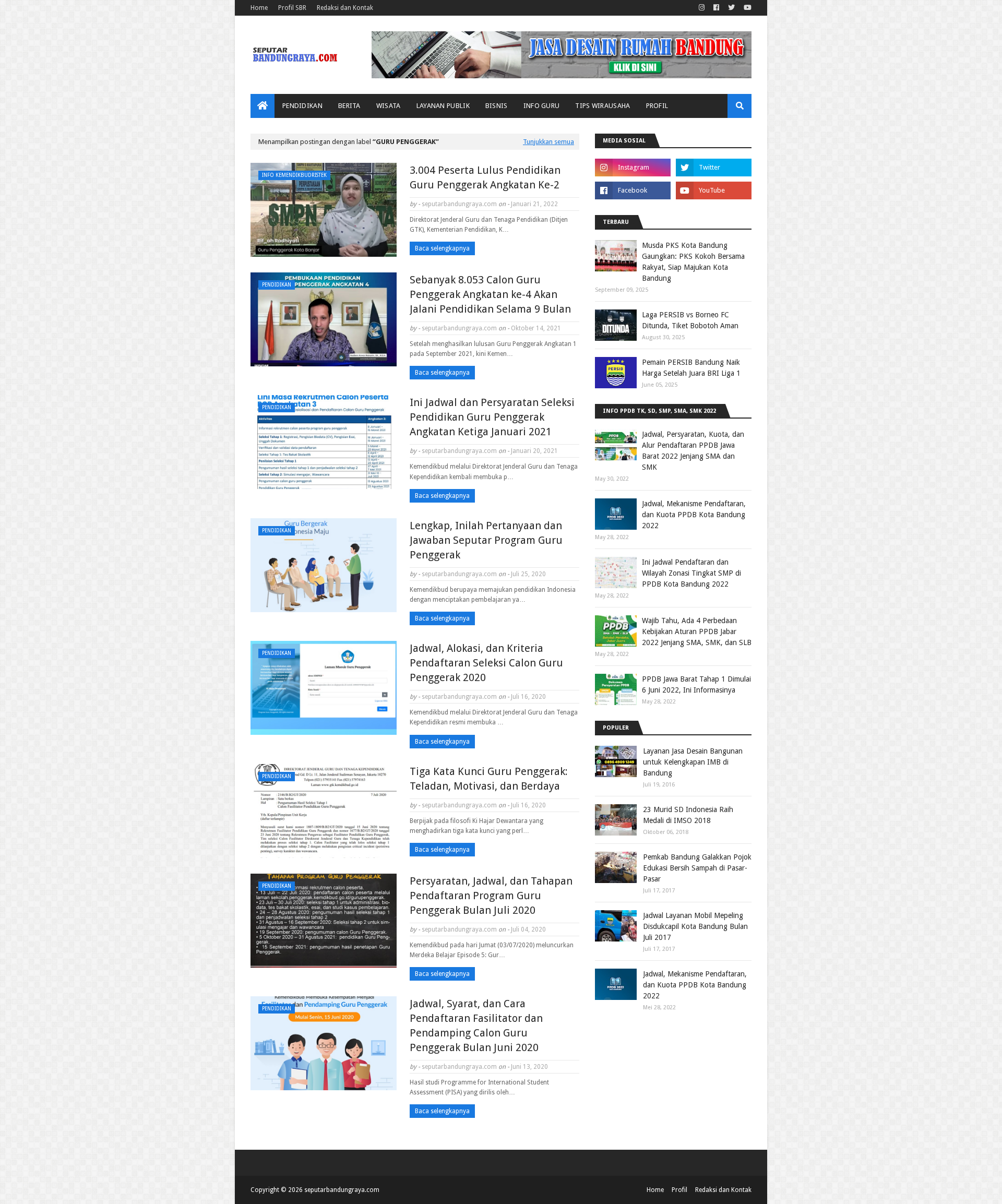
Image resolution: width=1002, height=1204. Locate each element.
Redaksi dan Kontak (345, 7)
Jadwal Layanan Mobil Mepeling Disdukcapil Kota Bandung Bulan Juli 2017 (695, 926)
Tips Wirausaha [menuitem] (602, 106)
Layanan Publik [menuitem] (443, 106)
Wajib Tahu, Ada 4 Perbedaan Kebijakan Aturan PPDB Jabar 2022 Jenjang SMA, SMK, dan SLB (697, 631)
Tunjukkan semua (548, 142)
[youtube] (746, 8)
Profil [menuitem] (657, 106)
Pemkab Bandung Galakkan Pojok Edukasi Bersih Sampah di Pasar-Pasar (697, 868)
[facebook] (716, 8)
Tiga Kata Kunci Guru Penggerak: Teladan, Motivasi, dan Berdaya (489, 778)
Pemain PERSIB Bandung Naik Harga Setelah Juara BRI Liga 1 (691, 367)
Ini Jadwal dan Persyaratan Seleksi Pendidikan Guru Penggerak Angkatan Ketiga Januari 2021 (492, 417)
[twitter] (731, 8)
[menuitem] (262, 106)
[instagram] (701, 8)
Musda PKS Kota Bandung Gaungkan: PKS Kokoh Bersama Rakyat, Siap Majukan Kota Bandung (693, 261)
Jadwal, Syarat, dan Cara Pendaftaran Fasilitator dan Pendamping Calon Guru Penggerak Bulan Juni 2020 (476, 1025)
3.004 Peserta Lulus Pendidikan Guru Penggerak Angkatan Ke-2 (485, 177)
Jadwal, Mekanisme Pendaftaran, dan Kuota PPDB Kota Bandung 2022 (694, 514)
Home (259, 7)
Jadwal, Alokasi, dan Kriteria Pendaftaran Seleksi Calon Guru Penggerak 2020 (486, 663)
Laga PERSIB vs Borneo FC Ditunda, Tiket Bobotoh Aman (690, 320)
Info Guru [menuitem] (541, 106)
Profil (679, 1190)
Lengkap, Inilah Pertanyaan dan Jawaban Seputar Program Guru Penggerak (486, 540)
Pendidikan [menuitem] (302, 106)
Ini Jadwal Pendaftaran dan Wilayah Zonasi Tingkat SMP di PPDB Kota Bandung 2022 (691, 573)
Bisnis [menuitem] (496, 106)
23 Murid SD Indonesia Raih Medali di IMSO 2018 (688, 815)
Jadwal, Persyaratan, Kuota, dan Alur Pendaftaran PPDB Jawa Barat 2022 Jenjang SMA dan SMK (693, 450)
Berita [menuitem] (349, 106)
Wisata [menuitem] (388, 106)
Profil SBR (292, 7)
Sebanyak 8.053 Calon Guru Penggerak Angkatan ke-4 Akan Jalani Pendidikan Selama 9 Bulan (490, 294)
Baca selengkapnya (442, 248)
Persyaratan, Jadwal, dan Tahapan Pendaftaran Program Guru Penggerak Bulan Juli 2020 (491, 895)
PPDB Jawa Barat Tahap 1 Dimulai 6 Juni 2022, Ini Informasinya (696, 684)
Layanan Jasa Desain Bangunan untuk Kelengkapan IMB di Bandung (693, 762)
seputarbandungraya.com (459, 204)
